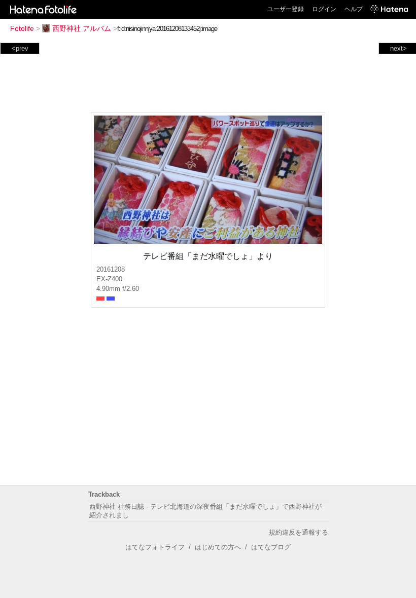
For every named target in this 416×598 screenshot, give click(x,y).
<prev (20, 48)
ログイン (324, 9)
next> (398, 48)
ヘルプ (353, 9)
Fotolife (22, 28)
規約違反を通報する (298, 532)
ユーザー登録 (285, 9)
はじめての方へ (218, 547)
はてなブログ (271, 547)
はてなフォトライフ (155, 547)
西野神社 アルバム (81, 28)
